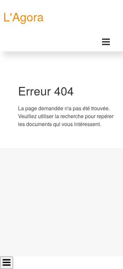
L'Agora (23, 16)
